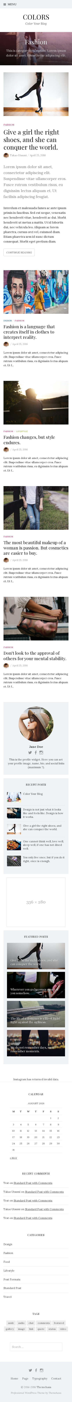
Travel (7, 1297)
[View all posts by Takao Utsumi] (6, 344)
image (21, 1329)
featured (59, 1323)
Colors (36, 16)
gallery (10, 1329)
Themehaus (44, 1387)
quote (41, 1329)
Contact (56, 1378)
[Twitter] (30, 1370)
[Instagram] (42, 1370)
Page (25, 1378)
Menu (12, 4)
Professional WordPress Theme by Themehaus (36, 1392)
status (52, 1329)
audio (21, 1323)
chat (31, 1323)
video (63, 1329)
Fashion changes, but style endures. (29, 439)
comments (44, 1323)
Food (6, 1261)
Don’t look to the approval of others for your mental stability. (34, 655)
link (31, 1329)
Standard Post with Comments (33, 1183)
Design (7, 320)
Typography (39, 1378)
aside (11, 1323)
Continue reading (19, 252)
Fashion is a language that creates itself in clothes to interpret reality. (29, 331)
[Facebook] (36, 1370)
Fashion (8, 124)
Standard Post (12, 1288)
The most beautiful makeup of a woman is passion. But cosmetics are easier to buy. (35, 547)
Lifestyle (22, 431)
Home (14, 1378)
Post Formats (11, 1279)
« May (13, 1157)
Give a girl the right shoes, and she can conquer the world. (31, 139)
